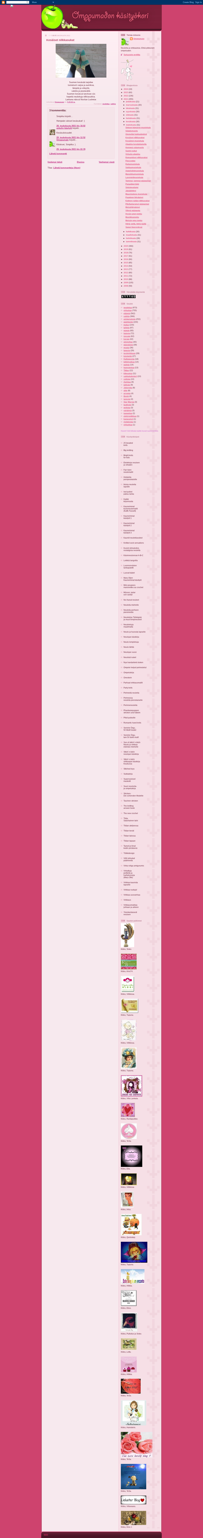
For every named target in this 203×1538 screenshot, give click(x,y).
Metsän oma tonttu (133, 220)
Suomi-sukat (131, 151)
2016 (126, 259)
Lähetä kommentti (58, 153)
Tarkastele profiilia (132, 55)
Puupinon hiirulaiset (134, 197)
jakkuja (127, 385)
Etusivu (80, 162)
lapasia (127, 350)
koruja (126, 339)
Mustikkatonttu (132, 217)
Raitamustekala (132, 164)
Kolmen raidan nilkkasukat (137, 201)
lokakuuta (130, 108)
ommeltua (128, 342)
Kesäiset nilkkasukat (134, 137)
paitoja (127, 365)
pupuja (127, 330)
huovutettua (129, 368)
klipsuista (128, 373)
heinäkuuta (131, 118)
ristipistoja (128, 422)
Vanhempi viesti (107, 162)
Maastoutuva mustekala (136, 194)
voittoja (127, 379)
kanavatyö (128, 419)
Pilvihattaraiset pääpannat (137, 204)
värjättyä (128, 410)
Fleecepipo (130, 161)
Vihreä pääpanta (132, 210)
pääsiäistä (128, 345)
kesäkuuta (131, 121)
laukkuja (127, 405)
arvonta (127, 393)
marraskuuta (132, 105)
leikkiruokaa (129, 362)
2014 (126, 266)
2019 (126, 249)
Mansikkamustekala (134, 174)
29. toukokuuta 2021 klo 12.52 (70, 137)
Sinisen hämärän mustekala (138, 128)
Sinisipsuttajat (131, 187)
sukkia (113, 104)
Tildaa (126, 370)
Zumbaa (127, 382)
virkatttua (128, 425)
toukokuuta (131, 125)
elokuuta (130, 115)
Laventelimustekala (134, 177)
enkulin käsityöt (64, 128)
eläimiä (127, 313)
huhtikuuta (131, 232)
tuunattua (128, 413)
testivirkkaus (129, 353)
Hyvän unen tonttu (133, 214)
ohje (125, 390)
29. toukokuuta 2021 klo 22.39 (70, 149)
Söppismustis (131, 131)
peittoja (127, 408)
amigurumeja (129, 319)
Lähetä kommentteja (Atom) (66, 168)
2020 (126, 246)
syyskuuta (131, 112)
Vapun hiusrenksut (133, 227)
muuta (126, 348)
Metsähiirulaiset (132, 207)
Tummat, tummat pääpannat (138, 181)
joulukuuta (131, 102)
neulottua (106, 104)
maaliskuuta (132, 235)
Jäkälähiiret (130, 191)
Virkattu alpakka (132, 154)
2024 (126, 89)
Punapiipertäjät (132, 184)
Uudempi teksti (55, 162)
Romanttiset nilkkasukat (136, 157)
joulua (126, 325)
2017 (126, 256)
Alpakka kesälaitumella (136, 144)
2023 (126, 92)
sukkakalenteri (130, 376)
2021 (126, 99)
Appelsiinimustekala (134, 171)
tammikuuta (131, 242)
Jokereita (128, 388)
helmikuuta (131, 238)
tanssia (127, 399)
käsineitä (128, 356)
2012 (126, 273)
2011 (126, 276)
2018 (126, 253)
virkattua (128, 310)
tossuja (127, 336)
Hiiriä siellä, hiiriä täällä (135, 224)
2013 (126, 269)
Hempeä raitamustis (134, 147)
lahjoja (126, 328)
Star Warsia (129, 402)
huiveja (127, 333)
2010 (126, 279)
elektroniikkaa (130, 416)
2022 (126, 96)
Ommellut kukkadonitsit (136, 134)
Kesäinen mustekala (134, 141)
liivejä (126, 396)
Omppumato (62, 140)
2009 (126, 283)
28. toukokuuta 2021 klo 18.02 (70, 126)
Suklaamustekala (133, 167)
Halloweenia (129, 359)
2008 (126, 286)
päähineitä (128, 322)
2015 (126, 263)
